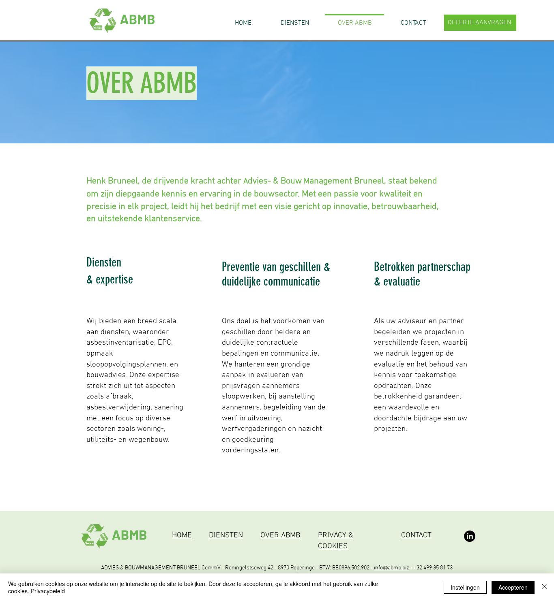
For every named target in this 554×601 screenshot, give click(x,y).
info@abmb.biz (391, 568)
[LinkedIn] (469, 536)
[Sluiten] (544, 587)
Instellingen (465, 587)
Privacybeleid (48, 591)
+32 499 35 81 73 (433, 568)
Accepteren (513, 587)
